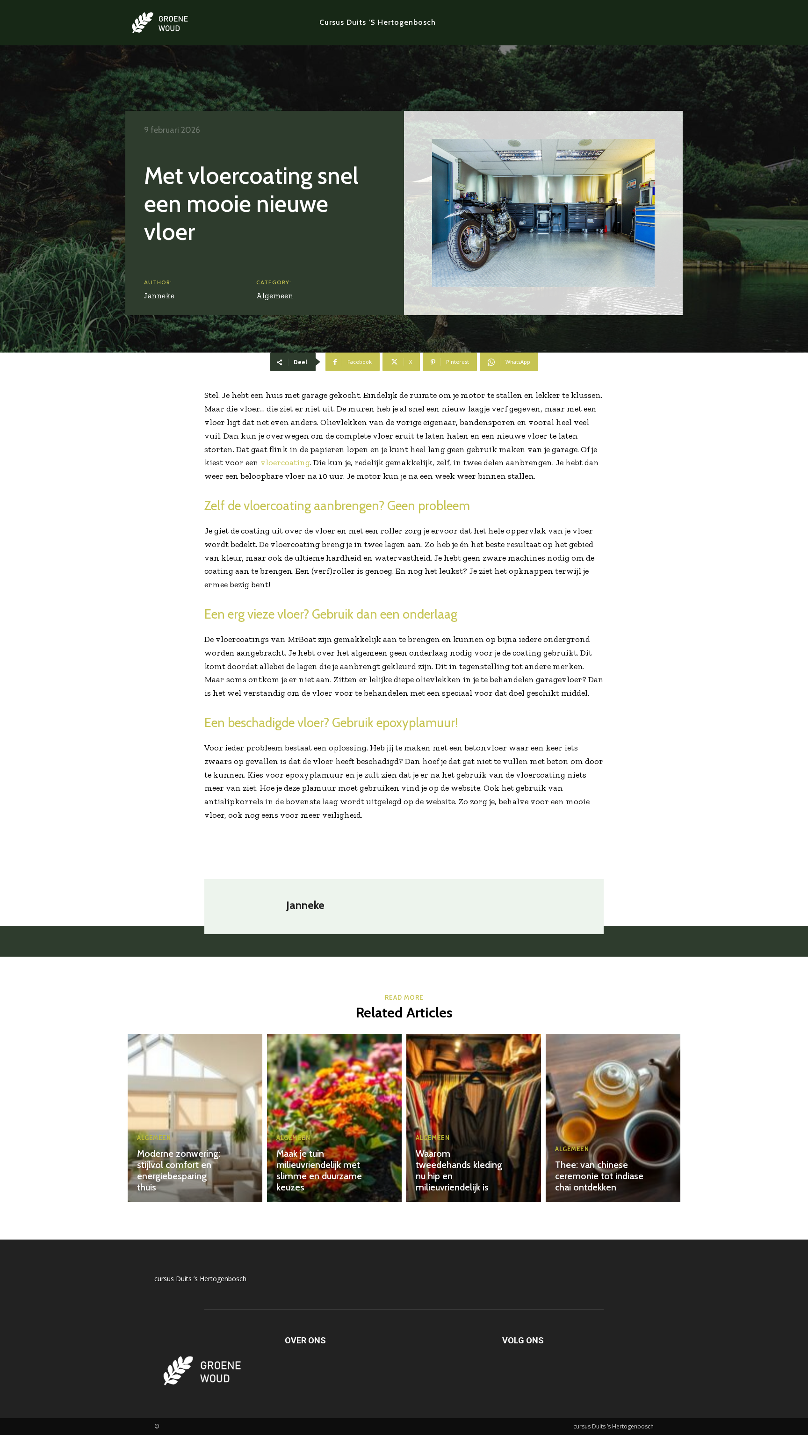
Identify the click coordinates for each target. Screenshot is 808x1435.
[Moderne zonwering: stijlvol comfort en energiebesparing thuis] (195, 1118)
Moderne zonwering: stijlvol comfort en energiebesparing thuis (178, 1170)
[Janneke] (250, 907)
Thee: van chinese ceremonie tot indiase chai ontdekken (599, 1176)
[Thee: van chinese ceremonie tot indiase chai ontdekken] (613, 1118)
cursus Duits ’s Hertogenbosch (200, 1278)
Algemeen (274, 295)
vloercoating (285, 462)
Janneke (159, 295)
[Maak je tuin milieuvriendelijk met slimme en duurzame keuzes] (334, 1118)
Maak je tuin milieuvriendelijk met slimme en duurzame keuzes (319, 1170)
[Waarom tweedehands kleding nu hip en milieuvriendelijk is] (473, 1118)
